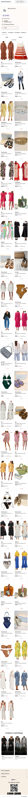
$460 (18, 66)
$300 (18, 456)
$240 (4, 576)
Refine (20, 37)
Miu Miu (3, 362)
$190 (18, 426)
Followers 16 (17, 32)
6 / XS (2, 214)
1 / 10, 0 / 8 (3, 664)
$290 (4, 66)
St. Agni (17, 272)
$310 (6, 456)
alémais (3, 242)
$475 (18, 666)
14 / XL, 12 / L (4, 125)
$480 (18, 546)
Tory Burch (3, 691)
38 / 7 (16, 394)
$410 (6, 246)
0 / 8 (16, 65)
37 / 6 (2, 274)
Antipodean (3, 122)
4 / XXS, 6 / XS (4, 185)
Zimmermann (18, 62)
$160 (18, 125)
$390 (18, 484)
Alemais (17, 212)
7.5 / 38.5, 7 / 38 (18, 424)
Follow (5, 27)
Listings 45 (4, 32)
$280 (4, 186)
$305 (4, 306)
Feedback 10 (23, 32)
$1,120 (5, 364)
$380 (4, 696)
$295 (4, 96)
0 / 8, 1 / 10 (17, 304)
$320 (4, 276)
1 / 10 (2, 454)
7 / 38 (16, 274)
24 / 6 (16, 574)
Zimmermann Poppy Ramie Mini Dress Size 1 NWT (11, 453)
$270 (18, 516)
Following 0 (10, 32)
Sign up (22, 1)
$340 (20, 246)
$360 (2, 604)
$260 (4, 126)
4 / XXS (2, 724)
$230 (18, 306)
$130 (18, 276)
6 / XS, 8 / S (17, 185)
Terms (9, 796)
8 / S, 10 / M (3, 304)
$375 (18, 636)
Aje (2, 62)
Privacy (10, 796)
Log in (17, 1)
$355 (18, 215)
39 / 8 (2, 95)
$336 (4, 156)
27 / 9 (16, 95)
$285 (18, 96)
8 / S (2, 65)
